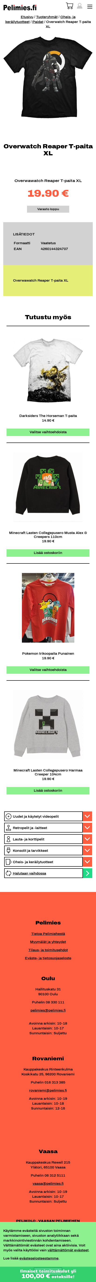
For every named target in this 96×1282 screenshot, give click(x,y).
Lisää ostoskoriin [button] (48, 553)
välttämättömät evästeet (68, 1250)
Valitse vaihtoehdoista (48, 432)
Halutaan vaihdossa (29, 873)
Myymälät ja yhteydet (48, 942)
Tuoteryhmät (47, 17)
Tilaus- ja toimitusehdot (48, 950)
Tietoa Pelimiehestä (48, 934)
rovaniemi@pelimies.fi (48, 1090)
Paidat (37, 22)
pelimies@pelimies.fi (48, 1010)
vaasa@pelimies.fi (48, 1183)
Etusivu (27, 17)
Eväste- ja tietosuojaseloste (48, 958)
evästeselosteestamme (38, 1258)
